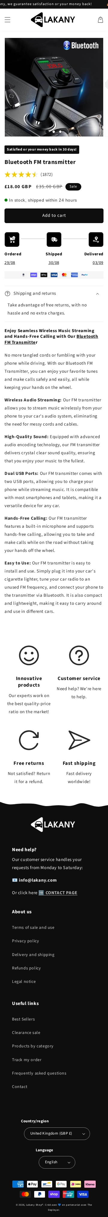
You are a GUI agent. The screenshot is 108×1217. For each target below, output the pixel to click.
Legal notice (24, 982)
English (51, 1162)
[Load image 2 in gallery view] (53, 131)
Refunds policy (26, 968)
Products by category (33, 1046)
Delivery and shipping (33, 955)
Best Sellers (23, 1019)
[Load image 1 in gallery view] (47, 131)
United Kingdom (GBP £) (51, 1133)
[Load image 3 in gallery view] (60, 131)
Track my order (26, 1060)
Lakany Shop (34, 1205)
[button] (7, 19)
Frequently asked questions (39, 1073)
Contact (19, 1087)
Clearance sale (26, 1033)
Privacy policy (25, 941)
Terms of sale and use (33, 928)
